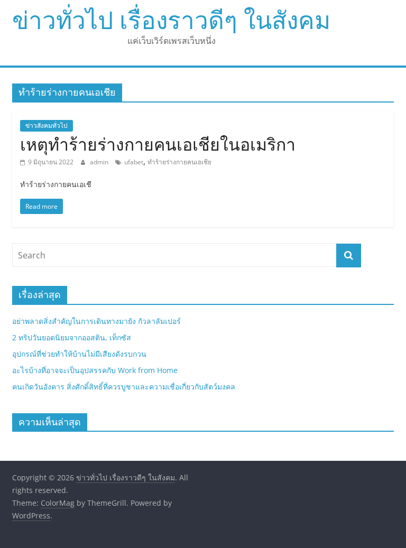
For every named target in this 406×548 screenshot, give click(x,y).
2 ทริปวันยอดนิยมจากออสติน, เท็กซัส (71, 337)
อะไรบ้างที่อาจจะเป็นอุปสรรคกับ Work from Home (95, 370)
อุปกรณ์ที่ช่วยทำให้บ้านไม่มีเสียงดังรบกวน (79, 354)
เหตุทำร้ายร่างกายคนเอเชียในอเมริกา (158, 144)
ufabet (133, 161)
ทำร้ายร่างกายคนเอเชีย (179, 161)
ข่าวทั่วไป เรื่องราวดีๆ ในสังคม (171, 19)
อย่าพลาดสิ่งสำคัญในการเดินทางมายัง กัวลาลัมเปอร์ (96, 321)
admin (100, 161)
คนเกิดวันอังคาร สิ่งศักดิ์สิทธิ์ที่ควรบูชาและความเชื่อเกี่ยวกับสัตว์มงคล (123, 387)
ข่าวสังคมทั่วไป (46, 125)
